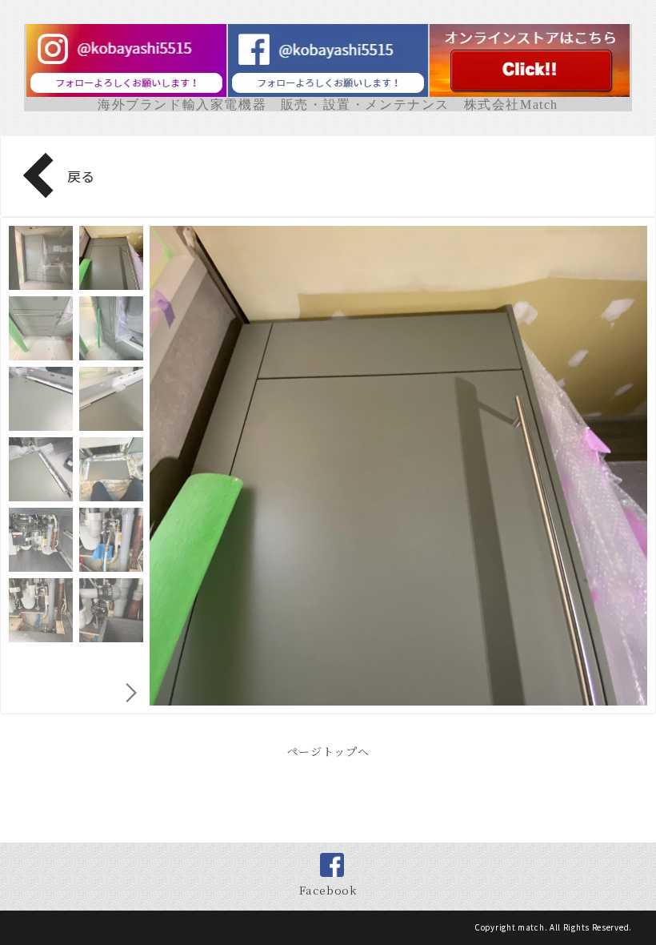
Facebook (328, 890)
